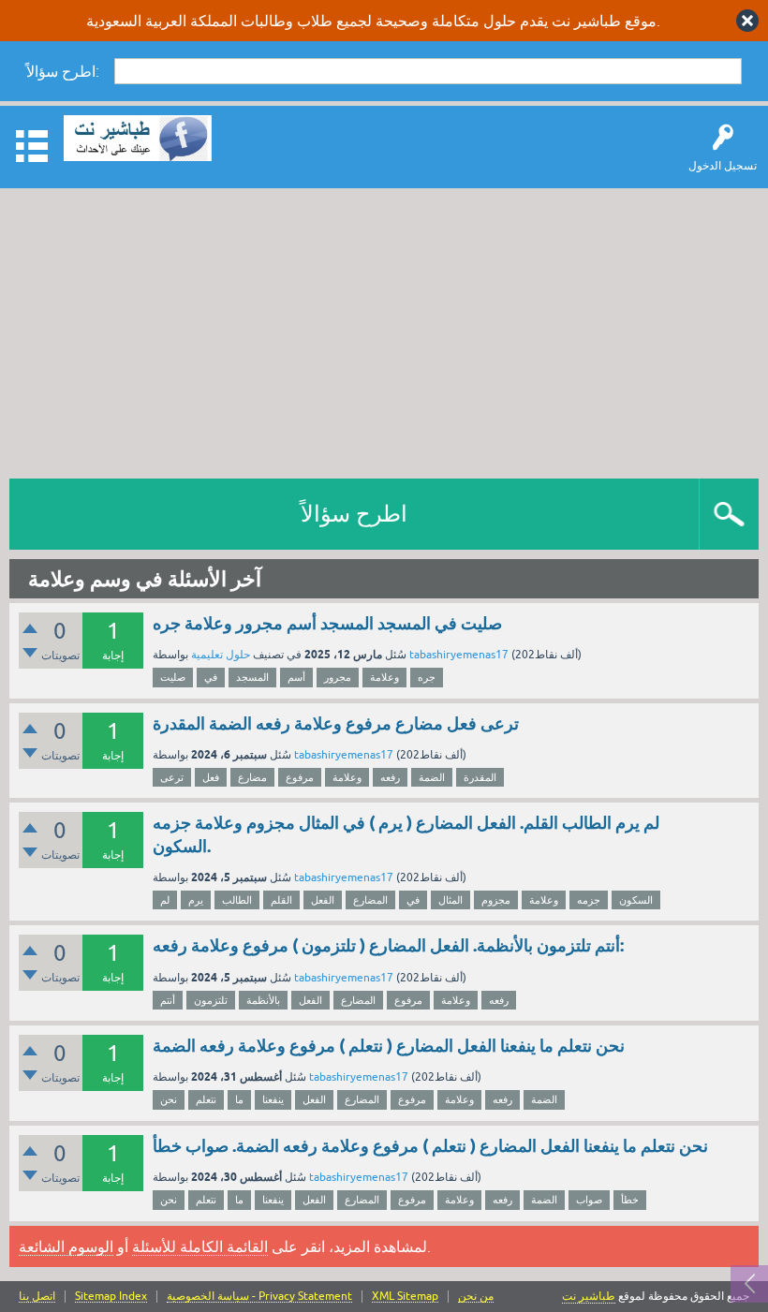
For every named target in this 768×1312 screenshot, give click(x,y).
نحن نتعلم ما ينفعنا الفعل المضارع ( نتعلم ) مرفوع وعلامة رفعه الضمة (389, 1045)
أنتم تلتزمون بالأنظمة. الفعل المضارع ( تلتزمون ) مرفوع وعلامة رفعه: (388, 945)
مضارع (252, 777)
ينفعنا (273, 1099)
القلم (281, 900)
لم (165, 900)
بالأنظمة (263, 1000)
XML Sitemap (405, 1296)
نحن (168, 1099)
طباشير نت (588, 1296)
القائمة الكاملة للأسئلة (200, 1246)
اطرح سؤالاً (354, 513)
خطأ (630, 1199)
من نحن (476, 1296)
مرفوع (300, 777)
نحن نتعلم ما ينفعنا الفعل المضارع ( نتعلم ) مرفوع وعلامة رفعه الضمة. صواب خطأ (430, 1146)
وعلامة (384, 677)
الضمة (432, 777)
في (210, 677)
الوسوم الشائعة (66, 1246)
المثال (450, 900)
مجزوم (495, 900)
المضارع (370, 900)
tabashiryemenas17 (459, 654)
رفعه (390, 777)
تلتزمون (211, 1000)
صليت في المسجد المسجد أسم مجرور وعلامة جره (327, 623)
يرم (195, 900)
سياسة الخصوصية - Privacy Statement (259, 1296)
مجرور (337, 677)
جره (427, 677)
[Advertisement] (384, 329)
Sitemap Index (111, 1296)
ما (239, 1099)
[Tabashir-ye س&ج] (138, 138)
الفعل (322, 900)
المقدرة (480, 777)
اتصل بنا (37, 1296)
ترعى (172, 777)
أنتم (167, 1000)
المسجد (252, 677)
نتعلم (206, 1099)
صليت (172, 677)
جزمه (588, 900)
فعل (210, 777)
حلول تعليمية (220, 654)
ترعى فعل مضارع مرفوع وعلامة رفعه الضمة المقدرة (336, 723)
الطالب (237, 900)
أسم (296, 677)
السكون (636, 900)
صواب (589, 1199)
